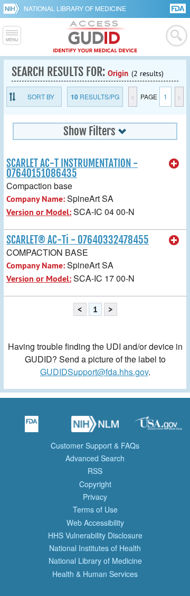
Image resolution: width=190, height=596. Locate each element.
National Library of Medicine (75, 8)
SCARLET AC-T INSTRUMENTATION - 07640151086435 (72, 168)
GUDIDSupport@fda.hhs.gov (94, 372)
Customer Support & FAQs (95, 445)
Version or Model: (38, 212)
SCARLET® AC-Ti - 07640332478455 (77, 240)
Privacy (95, 496)
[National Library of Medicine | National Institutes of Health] (95, 427)
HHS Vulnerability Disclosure (95, 535)
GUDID (95, 37)
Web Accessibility (95, 522)
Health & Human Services (95, 574)
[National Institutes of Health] (13, 8)
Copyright (95, 484)
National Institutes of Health (95, 548)
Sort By (40, 96)
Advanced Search (95, 458)
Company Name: (35, 198)
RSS (95, 470)
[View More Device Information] (174, 164)
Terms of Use (95, 509)
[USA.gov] (158, 427)
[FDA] (178, 7)
